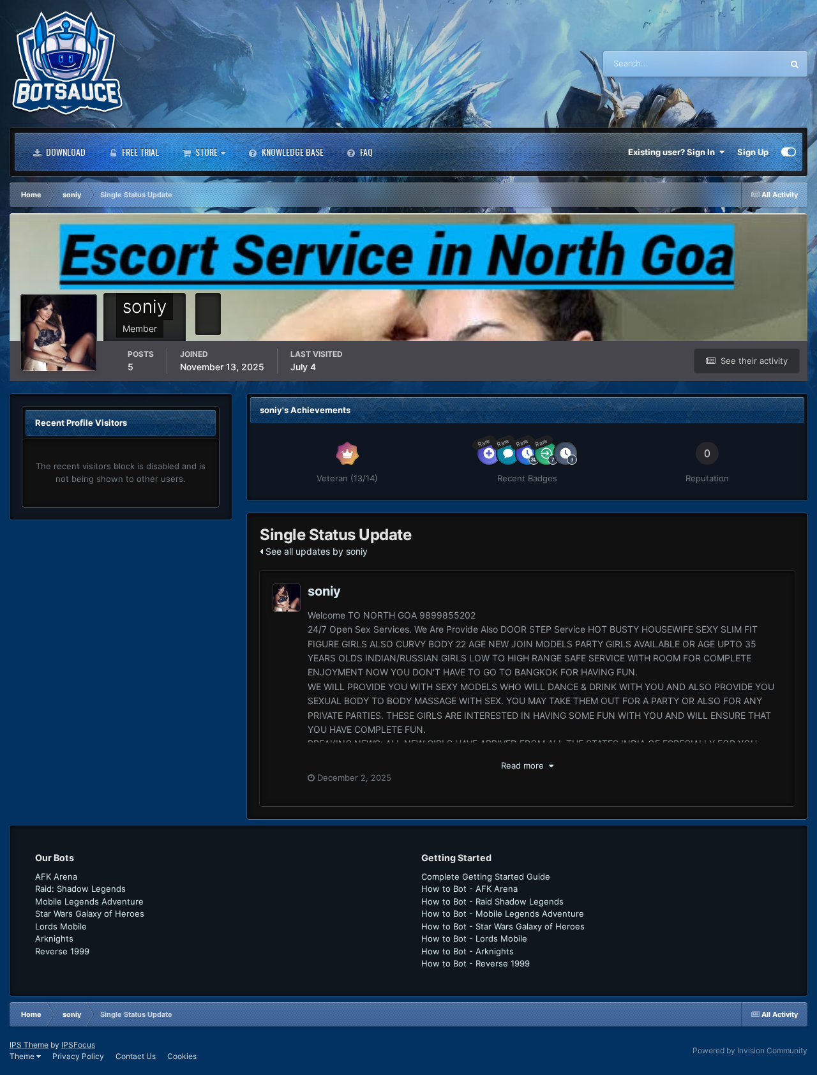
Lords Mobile (61, 926)
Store (205, 151)
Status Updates (737, 63)
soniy (324, 591)
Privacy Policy (78, 1056)
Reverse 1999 (62, 951)
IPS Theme (29, 1044)
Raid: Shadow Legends (80, 888)
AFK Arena (56, 876)
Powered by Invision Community (750, 1050)
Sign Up (752, 152)
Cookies (182, 1056)
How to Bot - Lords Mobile (474, 938)
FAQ (365, 151)
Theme (23, 1056)
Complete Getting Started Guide (485, 876)
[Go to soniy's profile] (287, 597)
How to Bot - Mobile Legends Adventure (502, 913)
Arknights (54, 938)
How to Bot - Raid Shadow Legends (492, 901)
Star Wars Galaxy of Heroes (89, 913)
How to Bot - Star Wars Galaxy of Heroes (503, 926)
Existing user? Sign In (673, 152)
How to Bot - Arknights (467, 951)
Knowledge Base (292, 151)
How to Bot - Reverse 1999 (475, 963)
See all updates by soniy (315, 551)
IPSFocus (78, 1044)
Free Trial (139, 151)
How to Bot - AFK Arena (469, 888)
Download (65, 151)
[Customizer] (788, 152)
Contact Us (136, 1056)
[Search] (794, 64)
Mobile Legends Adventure (89, 901)
